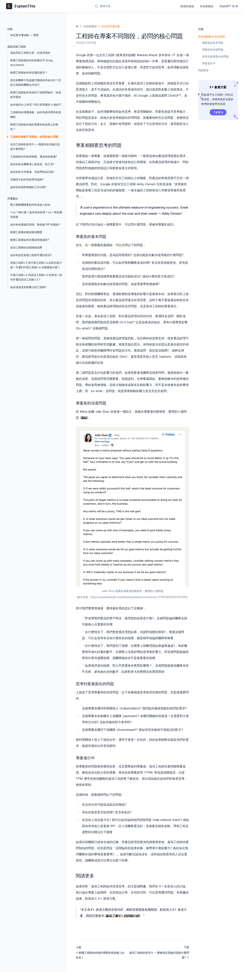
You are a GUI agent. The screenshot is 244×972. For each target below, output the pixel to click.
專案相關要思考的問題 (211, 36)
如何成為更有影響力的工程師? (28, 287)
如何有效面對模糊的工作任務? (28, 187)
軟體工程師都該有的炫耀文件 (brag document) (31, 62)
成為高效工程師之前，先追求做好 (30, 52)
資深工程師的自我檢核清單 (26, 247)
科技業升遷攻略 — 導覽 (24, 35)
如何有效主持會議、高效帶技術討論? (32, 171)
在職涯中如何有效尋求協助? (27, 179)
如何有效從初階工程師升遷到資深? (31, 255)
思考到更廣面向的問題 (215, 56)
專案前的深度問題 (212, 49)
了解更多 (218, 112)
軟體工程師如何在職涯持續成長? (29, 239)
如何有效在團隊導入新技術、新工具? (32, 164)
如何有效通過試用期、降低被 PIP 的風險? (35, 224)
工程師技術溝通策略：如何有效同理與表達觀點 (35, 114)
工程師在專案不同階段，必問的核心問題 (34, 136)
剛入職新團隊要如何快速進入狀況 (30, 204)
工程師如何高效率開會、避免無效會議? (33, 156)
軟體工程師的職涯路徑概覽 (26, 232)
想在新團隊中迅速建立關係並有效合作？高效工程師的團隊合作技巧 (35, 82)
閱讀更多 (203, 70)
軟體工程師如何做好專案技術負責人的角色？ (34, 127)
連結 (84, 418)
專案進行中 (208, 63)
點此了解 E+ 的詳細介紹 (122, 916)
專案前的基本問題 (212, 42)
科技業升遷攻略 (110, 26)
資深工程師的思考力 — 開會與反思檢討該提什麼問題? (35, 146)
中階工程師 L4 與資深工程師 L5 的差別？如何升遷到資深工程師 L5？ (36, 277)
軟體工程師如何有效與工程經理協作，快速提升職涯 (35, 95)
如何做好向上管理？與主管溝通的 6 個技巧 (35, 104)
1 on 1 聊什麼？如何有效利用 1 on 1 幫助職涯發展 (36, 214)
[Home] (77, 26)
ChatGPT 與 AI (228, 6)
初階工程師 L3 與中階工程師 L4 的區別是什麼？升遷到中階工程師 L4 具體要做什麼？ (36, 265)
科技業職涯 (206, 6)
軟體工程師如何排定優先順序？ (29, 72)
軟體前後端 (187, 6)
